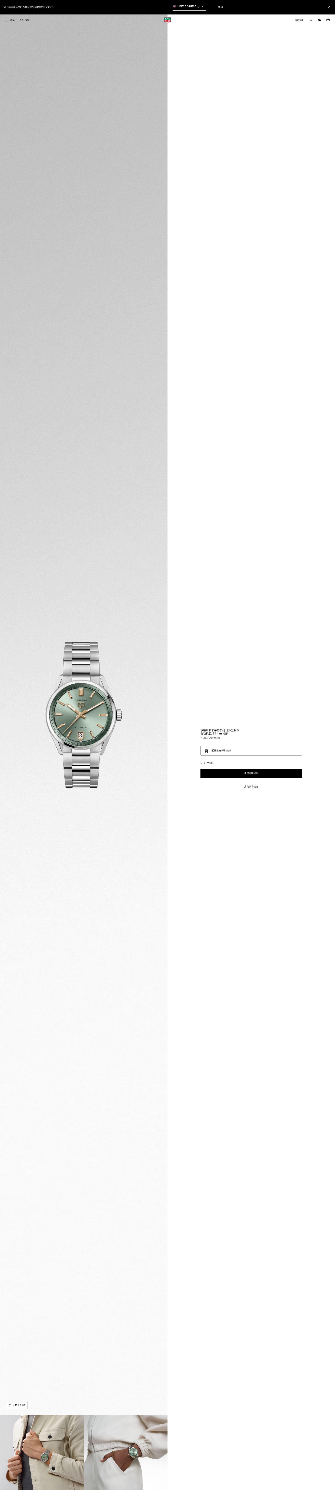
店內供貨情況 (251, 787)
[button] (319, 20)
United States (187, 6)
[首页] (167, 20)
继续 (223, 7)
